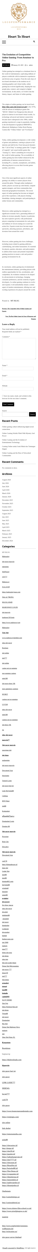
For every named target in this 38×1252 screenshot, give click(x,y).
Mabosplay (6, 556)
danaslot (5, 892)
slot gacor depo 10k (8, 683)
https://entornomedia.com (12, 1134)
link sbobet (6, 1128)
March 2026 (6, 493)
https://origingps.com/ (10, 1117)
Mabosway (6, 582)
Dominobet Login (8, 821)
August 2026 (6, 480)
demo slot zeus (7, 953)
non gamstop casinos (9, 673)
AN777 (4, 577)
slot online (5, 653)
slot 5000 (5, 942)
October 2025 (6, 507)
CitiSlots (5, 796)
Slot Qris (5, 1003)
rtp (3, 730)
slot (3, 1034)
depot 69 (5, 973)
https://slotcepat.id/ (9, 1162)
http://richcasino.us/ (9, 1231)
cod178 (4, 861)
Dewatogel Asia (7, 770)
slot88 (4, 806)
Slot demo (5, 980)
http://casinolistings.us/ (11, 1197)
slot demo (5, 956)
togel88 (4, 990)
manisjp (5, 1217)
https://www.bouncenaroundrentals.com (17, 1111)
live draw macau (7, 905)
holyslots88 (6, 885)
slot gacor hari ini (8, 786)
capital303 (5, 997)
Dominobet (6, 1020)
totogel (4, 986)
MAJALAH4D (7, 602)
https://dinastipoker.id (10, 1185)
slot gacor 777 (7, 969)
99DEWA (6, 1088)
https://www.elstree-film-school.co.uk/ (17, 1208)
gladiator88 (6, 915)
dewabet (5, 912)
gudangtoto (6, 760)
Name (4, 365)
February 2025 (7, 534)
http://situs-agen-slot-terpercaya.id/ (14, 107)
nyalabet (5, 898)
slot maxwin (6, 612)
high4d (4, 936)
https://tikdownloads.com (11, 1060)
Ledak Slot (5, 871)
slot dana (5, 755)
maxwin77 (6, 740)
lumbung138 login (8, 617)
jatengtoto (5, 567)
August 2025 (6, 514)
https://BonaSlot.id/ (9, 1165)
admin (31, 65)
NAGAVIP (6, 587)
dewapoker (6, 932)
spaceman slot (6, 750)
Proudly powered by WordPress (13, 1248)
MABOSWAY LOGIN (10, 607)
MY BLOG (6, 65)
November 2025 (7, 503)
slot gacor (5, 922)
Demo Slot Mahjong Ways (11, 1027)
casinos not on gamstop (10, 699)
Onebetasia (6, 1191)
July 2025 (5, 517)
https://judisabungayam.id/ (12, 1157)
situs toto (5, 959)
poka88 (5, 1140)
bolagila (5, 993)
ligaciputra (5, 776)
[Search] (34, 41)
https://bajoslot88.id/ (10, 1168)
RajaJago (5, 648)
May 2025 (5, 524)
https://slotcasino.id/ (10, 1145)
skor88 (4, 875)
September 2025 (7, 510)
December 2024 (7, 541)
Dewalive (5, 847)
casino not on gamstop (9, 668)
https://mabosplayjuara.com (11, 592)
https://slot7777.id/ (9, 1160)
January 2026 (6, 497)
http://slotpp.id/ (8, 1148)
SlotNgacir (5, 572)
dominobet (5, 925)
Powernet (5, 836)
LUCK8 (5, 704)
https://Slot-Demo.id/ (10, 1171)
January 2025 (6, 537)
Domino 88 (6, 826)
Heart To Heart (19, 36)
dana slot (5, 868)
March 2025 (6, 530)
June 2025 (5, 520)
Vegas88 (5, 1013)
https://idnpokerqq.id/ (10, 1177)
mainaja (4, 946)
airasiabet (6, 919)
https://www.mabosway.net (11, 622)
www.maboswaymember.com (12, 638)
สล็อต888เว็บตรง (8, 816)
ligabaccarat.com (7, 939)
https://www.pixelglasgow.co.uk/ (14, 1211)
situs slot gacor (7, 643)
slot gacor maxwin (8, 561)
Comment (6, 337)
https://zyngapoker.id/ (10, 1174)
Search (4, 411)
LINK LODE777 (8, 1082)
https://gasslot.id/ (8, 1154)
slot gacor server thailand (11, 1237)
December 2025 (7, 500)
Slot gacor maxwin (8, 745)
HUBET (5, 694)
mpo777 (5, 949)
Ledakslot (5, 929)
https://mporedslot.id (10, 1180)
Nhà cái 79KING (8, 597)
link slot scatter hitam (9, 963)
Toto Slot (5, 633)
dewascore (6, 902)
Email (4, 376)
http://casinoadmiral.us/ (11, 1203)
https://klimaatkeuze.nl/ (9, 864)
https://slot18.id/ (8, 1151)
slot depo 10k (6, 725)
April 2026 (5, 490)
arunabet (5, 983)
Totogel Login (7, 781)
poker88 (5, 895)
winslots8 (5, 888)
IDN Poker (6, 801)
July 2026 (5, 483)
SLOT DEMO (7, 1000)
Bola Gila (5, 842)
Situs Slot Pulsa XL (8, 1037)
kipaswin (5, 1065)
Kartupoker (6, 811)
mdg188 (5, 678)
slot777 (4, 658)
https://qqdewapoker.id (11, 1183)
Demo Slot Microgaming (10, 966)
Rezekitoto (6, 1048)
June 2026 (5, 486)
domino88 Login (7, 881)
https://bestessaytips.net (10, 1007)
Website (4, 386)
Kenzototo (6, 1042)
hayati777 (6, 1094)
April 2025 (5, 527)
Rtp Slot (5, 1024)
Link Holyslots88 (8, 791)
